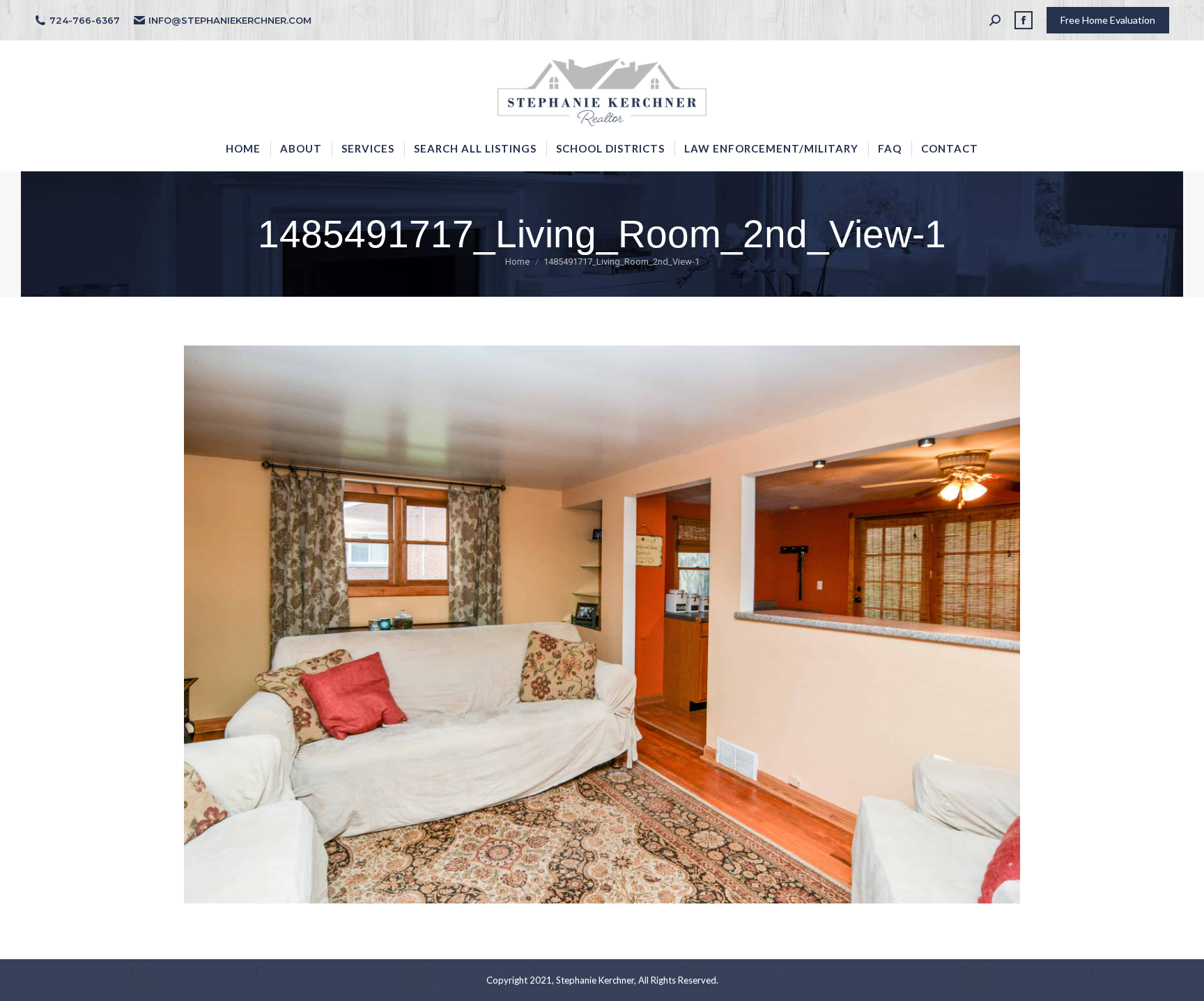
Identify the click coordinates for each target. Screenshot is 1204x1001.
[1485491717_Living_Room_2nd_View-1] (602, 624)
